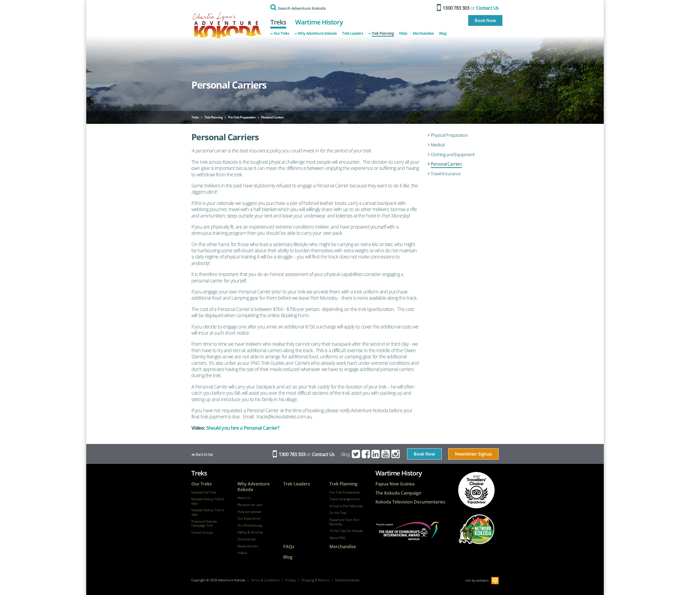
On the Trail (337, 513)
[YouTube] (386, 454)
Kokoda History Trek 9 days (207, 512)
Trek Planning (383, 33)
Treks (278, 22)
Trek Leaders (352, 33)
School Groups (202, 532)
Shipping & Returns (315, 580)
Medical (438, 145)
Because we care (250, 505)
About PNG (337, 538)
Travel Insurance (446, 174)
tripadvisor (476, 490)
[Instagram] (396, 454)
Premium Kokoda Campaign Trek (204, 523)
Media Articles (247, 546)
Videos (242, 553)
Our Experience (249, 518)
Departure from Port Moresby (344, 522)
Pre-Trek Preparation (344, 492)
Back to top (204, 454)
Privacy (290, 580)
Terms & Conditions (265, 580)
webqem (482, 580)
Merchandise (423, 33)
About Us (244, 498)
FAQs (403, 33)
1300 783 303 (455, 8)
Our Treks (281, 33)
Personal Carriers (446, 164)
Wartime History (319, 22)
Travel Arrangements (344, 499)
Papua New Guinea (395, 484)
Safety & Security (250, 532)
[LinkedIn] (376, 454)
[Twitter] (356, 454)
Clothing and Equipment (453, 155)
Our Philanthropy (250, 525)
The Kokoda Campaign (398, 493)
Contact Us (487, 8)
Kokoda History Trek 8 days (207, 501)
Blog (442, 33)
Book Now (485, 20)
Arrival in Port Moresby (346, 506)
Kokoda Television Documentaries (410, 502)
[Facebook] (366, 454)
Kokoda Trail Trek (203, 492)
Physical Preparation (449, 135)
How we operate (249, 512)
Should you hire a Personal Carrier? (243, 428)
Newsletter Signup (473, 454)
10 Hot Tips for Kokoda (346, 531)
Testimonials (246, 539)
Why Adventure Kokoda (317, 33)
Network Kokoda (347, 580)
